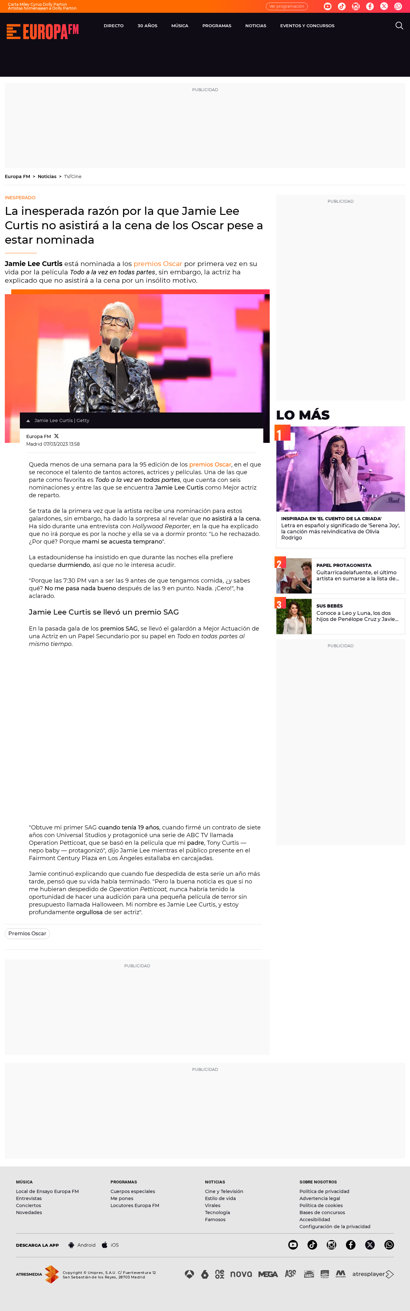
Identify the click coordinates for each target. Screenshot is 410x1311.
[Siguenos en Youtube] (328, 6)
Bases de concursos (322, 1212)
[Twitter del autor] (56, 436)
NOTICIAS (255, 25)
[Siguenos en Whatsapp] (398, 6)
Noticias (48, 176)
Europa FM (18, 176)
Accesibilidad (314, 1219)
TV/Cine (73, 176)
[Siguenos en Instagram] (356, 6)
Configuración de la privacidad (335, 1226)
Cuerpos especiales (133, 1191)
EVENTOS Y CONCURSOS (307, 25)
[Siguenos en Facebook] (370, 6)
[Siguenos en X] (370, 1248)
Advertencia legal (319, 1198)
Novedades (29, 1212)
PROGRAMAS (216, 25)
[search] (399, 25)
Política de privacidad (324, 1191)
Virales (212, 1205)
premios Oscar (158, 264)
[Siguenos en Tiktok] (342, 6)
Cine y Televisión (224, 1191)
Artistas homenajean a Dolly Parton (42, 8)
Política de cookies (321, 1205)
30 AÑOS (147, 25)
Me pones (122, 1198)
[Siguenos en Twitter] (384, 6)
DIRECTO (114, 25)
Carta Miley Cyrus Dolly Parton (37, 4)
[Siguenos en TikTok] (312, 1248)
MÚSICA (179, 25)
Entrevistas (29, 1198)
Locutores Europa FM (135, 1205)
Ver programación (286, 6)
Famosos (215, 1219)
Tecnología (217, 1212)
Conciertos (28, 1205)
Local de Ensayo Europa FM (47, 1191)
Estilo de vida (220, 1198)
